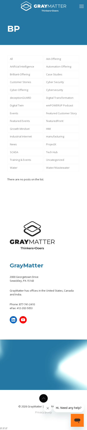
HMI (48, 129)
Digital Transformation (59, 98)
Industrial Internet (21, 136)
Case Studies (54, 74)
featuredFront (54, 121)
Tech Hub (52, 152)
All (11, 59)
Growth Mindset (20, 129)
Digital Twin (17, 105)
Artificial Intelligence (22, 66)
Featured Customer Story (61, 113)
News (13, 144)
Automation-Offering (58, 66)
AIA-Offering (53, 59)
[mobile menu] (81, 6)
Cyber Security (55, 82)
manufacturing (55, 136)
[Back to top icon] (43, 398)
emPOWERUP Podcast (59, 105)
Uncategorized (55, 160)
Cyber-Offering (19, 90)
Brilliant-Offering (20, 74)
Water (13, 167)
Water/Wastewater (58, 167)
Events (14, 113)
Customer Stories (20, 82)
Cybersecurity (54, 90)
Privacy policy (43, 412)
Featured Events (20, 121)
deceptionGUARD (20, 98)
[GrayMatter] (43, 6)
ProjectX (51, 144)
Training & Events (20, 160)
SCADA (14, 152)
